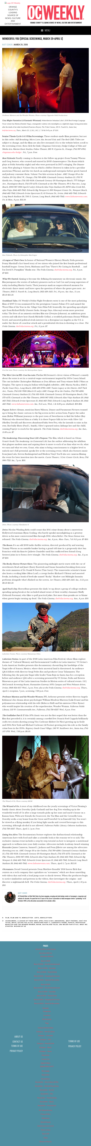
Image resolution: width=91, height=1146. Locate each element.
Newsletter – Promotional (47, 1105)
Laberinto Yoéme (59, 922)
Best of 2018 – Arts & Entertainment (47, 964)
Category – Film (45, 1039)
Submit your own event (45, 1126)
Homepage (45, 1071)
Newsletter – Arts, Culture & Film (46, 1082)
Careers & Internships (45, 1028)
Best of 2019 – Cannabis (47, 992)
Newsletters (46, 918)
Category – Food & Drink (45, 1043)
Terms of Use (17, 1046)
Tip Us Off (45, 1134)
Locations (46, 1015)
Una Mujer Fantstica (69, 924)
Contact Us (18, 1041)
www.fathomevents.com (76, 196)
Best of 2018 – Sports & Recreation (46, 980)
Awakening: (60, 921)
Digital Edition (45, 1063)
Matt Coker (7, 44)
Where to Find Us (45, 1142)
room (38, 924)
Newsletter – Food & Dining (46, 1098)
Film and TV (15, 918)
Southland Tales (50, 924)
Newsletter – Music (47, 1102)
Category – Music (45, 1047)
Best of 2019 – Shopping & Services (47, 999)
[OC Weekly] (12, 3)
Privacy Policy (16, 1051)
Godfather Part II (42, 922)
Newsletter (45, 1075)
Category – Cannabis (45, 1035)
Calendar (45, 1008)
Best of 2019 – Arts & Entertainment (47, 988)
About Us (18, 1036)
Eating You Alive (25, 922)
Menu (47, 30)
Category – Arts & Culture (45, 1032)
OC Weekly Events (45, 1110)
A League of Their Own (28, 921)
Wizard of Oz (20, 926)
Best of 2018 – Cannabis (47, 968)
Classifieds (45, 1055)
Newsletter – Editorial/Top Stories (47, 1086)
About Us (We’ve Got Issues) (46, 949)
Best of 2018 (45, 961)
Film (7, 918)
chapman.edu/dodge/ (12, 152)
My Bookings (46, 1019)
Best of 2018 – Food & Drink (47, 972)
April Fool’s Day (46, 921)
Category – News (45, 1051)
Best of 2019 (45, 984)
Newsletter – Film (47, 1094)
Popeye (71, 922)
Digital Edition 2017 (47, 1066)
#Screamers (11, 921)
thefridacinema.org (9, 130)
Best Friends (72, 921)
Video (46, 1138)
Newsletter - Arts (30, 918)
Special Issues (46, 1122)
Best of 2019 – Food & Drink (47, 996)
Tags (47, 1023)
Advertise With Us (45, 953)
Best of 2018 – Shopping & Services (47, 976)
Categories (47, 1011)
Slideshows (45, 1118)
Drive (14, 922)
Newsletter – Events (47, 1090)
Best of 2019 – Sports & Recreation (46, 1003)
